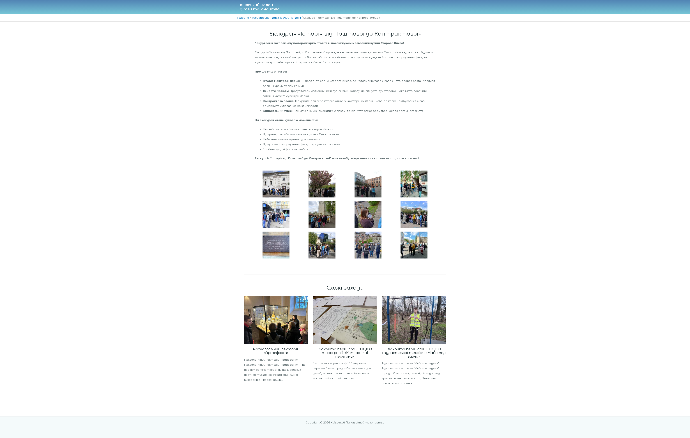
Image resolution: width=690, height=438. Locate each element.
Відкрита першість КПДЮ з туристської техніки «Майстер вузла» (414, 352)
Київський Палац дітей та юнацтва (260, 7)
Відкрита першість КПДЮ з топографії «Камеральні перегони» (345, 352)
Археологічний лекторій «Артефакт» (276, 351)
